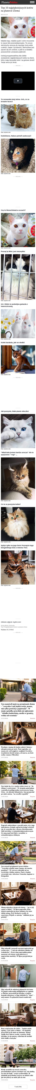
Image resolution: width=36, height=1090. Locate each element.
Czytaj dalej (18, 1086)
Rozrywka (32, 718)
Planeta (9, 2)
